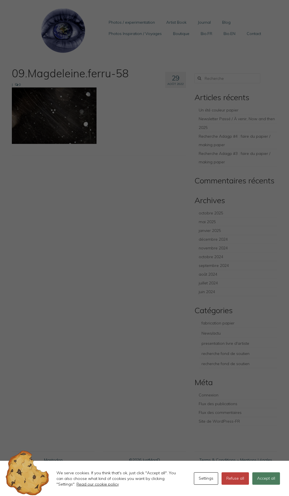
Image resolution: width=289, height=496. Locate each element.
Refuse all (235, 478)
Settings (206, 478)
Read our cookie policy (97, 484)
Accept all (266, 478)
